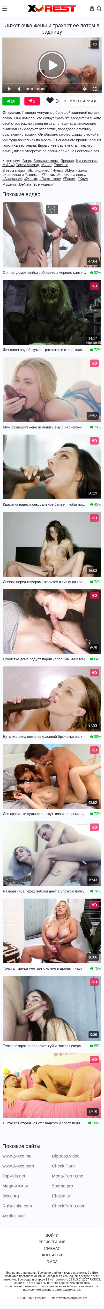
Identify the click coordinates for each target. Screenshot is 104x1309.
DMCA (52, 1262)
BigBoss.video (66, 1156)
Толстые (61, 165)
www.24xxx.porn (18, 1166)
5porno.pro (62, 1186)
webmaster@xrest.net (73, 1298)
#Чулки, (57, 170)
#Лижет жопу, (50, 179)
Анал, (27, 161)
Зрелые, (68, 161)
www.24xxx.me (16, 1156)
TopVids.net (13, 1176)
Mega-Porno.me (67, 1176)
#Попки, (48, 174)
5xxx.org (10, 1196)
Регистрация (52, 1242)
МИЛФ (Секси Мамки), (21, 165)
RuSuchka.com (17, 1206)
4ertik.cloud (13, 1216)
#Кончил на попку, (71, 174)
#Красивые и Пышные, (21, 174)
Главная (52, 1248)
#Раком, (69, 179)
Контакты (52, 1255)
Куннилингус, (87, 161)
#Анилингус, (12, 179)
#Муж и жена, (76, 170)
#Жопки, (31, 179)
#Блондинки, (38, 170)
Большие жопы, (46, 161)
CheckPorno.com (68, 1206)
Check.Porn (63, 1166)
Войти (52, 1235)
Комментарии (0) (81, 101)
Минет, (46, 165)
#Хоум (83, 179)
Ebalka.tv (61, 1196)
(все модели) (43, 184)
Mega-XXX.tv (15, 1186)
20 (12, 101)
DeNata (25, 184)
